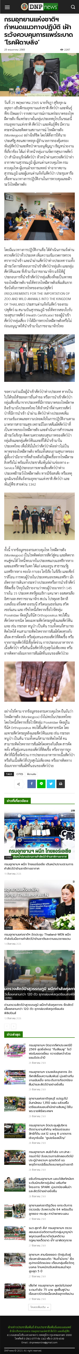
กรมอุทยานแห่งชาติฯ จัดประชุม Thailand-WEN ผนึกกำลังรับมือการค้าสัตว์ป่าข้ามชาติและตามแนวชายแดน (37, 936)
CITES (19, 774)
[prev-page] (6, 1026)
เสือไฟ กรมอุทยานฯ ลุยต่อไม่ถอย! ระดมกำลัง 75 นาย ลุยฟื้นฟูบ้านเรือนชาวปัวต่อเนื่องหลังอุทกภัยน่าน (51, 1289)
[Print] (60, 784)
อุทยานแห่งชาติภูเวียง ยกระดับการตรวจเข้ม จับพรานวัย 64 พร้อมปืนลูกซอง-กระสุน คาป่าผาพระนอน (51, 1209)
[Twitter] (51, 784)
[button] (73, 7)
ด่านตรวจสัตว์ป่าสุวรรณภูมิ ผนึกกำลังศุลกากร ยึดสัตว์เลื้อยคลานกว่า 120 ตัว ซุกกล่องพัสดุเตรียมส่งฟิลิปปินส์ (38, 1009)
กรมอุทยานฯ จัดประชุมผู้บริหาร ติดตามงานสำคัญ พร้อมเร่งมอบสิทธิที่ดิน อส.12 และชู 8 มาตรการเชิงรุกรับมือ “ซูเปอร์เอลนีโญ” (50, 1131)
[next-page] (13, 1026)
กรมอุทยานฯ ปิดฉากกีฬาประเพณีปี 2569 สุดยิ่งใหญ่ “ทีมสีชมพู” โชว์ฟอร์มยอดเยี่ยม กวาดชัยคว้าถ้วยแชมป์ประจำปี (50, 1051)
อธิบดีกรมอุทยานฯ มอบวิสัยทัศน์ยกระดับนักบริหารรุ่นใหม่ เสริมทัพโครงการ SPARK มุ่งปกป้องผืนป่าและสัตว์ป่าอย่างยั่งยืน (51, 1185)
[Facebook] (31, 784)
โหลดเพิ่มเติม (38, 1307)
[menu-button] (7, 8)
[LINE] (41, 784)
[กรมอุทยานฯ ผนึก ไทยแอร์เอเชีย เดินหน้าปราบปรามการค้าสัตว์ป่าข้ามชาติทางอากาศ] (39, 835)
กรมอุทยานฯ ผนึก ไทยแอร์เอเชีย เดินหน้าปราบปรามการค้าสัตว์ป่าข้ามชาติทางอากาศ (38, 866)
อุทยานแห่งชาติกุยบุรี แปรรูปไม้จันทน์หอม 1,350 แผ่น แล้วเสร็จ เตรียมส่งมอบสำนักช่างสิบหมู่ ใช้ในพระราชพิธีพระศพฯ (50, 1104)
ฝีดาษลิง (31, 774)
